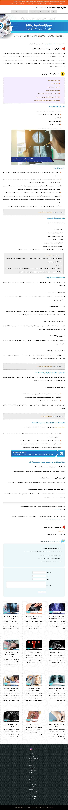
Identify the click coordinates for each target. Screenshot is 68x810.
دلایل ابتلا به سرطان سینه (53, 80)
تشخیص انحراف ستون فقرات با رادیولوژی (11, 617)
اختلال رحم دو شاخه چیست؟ (34, 652)
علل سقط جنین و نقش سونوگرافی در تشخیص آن (34, 617)
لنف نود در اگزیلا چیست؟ (34, 724)
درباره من (26, 12)
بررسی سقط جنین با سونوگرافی (57, 652)
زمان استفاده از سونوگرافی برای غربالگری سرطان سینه (47, 97)
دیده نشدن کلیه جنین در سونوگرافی (11, 725)
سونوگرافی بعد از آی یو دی (46, 416)
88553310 (16, 1)
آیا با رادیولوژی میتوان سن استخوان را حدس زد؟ (34, 689)
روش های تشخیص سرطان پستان (52, 90)
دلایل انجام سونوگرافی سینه (53, 87)
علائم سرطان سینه (55, 84)
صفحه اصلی (54, 12)
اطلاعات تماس (14, 12)
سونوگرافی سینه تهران (60, 427)
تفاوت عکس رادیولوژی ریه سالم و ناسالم (56, 689)
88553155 (21, 1)
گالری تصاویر (32, 12)
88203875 (12, 4)
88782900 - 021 (58, 520)
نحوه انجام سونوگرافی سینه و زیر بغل (44, 366)
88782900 (17, 4)
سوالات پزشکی (39, 12)
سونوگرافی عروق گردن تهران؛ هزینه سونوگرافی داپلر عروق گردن (11, 654)
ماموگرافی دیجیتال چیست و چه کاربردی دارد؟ (11, 689)
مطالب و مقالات (47, 12)
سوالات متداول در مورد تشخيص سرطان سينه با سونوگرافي (46, 100)
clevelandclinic (49, 255)
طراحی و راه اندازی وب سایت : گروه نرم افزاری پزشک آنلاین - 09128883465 (34, 807)
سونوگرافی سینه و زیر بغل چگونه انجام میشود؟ (56, 725)
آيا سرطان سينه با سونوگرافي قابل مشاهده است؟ (48, 94)
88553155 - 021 (58, 510)
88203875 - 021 (50, 520)
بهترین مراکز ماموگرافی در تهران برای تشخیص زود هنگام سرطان (56, 617)
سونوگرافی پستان (48, 44)
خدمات (20, 12)
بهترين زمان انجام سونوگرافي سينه (45, 212)
